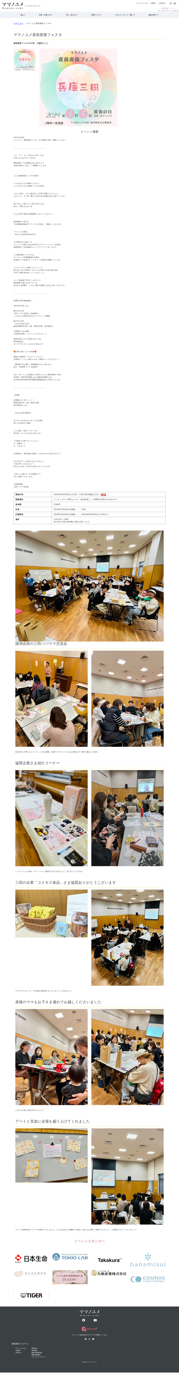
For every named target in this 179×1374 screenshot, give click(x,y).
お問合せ (162, 3)
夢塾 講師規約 (36, 1355)
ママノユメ (18, 23)
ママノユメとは (142, 3)
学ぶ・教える (72, 15)
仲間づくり (96, 15)
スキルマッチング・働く (125, 15)
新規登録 (164, 8)
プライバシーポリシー (39, 1357)
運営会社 (34, 1348)
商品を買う (153, 15)
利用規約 (34, 1350)
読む (22, 15)
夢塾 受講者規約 (37, 1352)
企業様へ (153, 3)
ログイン (173, 8)
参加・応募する (45, 15)
